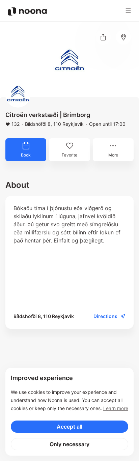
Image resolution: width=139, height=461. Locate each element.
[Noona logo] (27, 11)
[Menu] (128, 10)
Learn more (115, 408)
